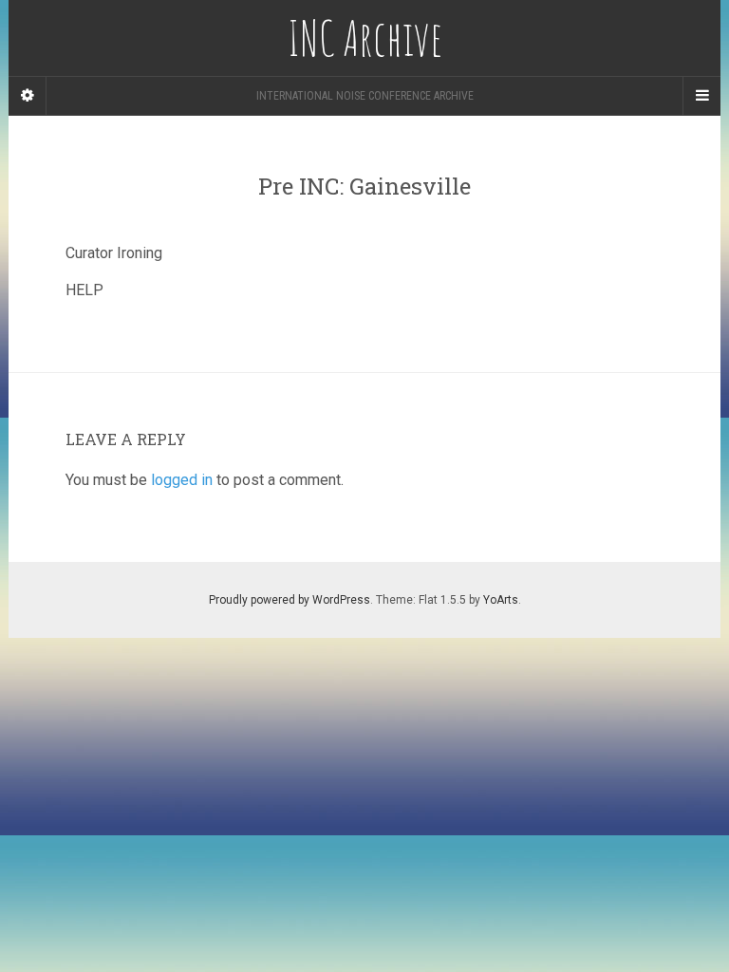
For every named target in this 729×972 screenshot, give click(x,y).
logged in (182, 480)
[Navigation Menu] (701, 96)
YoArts (500, 600)
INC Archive (365, 38)
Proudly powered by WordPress (289, 600)
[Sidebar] (28, 96)
